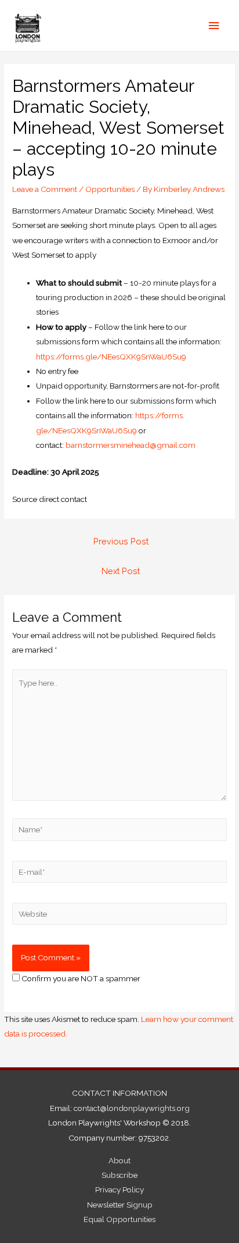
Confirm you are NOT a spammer (80, 978)
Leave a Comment (44, 189)
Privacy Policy (119, 1189)
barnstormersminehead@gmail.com (130, 445)
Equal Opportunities (119, 1219)
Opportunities (110, 189)
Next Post (121, 571)
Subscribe (119, 1175)
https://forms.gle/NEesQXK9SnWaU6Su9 (111, 356)
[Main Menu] (214, 26)
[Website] (119, 916)
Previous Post (121, 541)
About (119, 1160)
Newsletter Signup (120, 1204)
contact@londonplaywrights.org (132, 1108)
